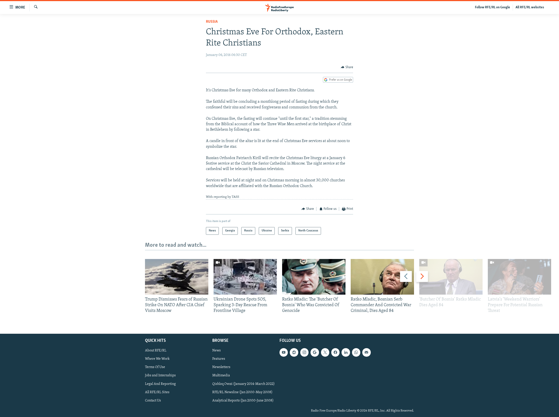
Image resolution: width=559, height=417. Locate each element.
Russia (212, 22)
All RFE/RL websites (530, 7)
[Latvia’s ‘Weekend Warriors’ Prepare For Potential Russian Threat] (519, 277)
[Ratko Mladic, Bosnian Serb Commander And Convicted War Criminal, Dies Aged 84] (382, 277)
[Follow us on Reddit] (294, 352)
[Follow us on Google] (315, 352)
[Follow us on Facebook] (335, 352)
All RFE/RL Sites (157, 392)
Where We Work (157, 359)
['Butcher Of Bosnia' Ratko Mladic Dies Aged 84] (451, 277)
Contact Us (153, 400)
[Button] (347, 67)
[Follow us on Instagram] (304, 352)
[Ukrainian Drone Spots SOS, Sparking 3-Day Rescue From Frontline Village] (245, 277)
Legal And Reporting (160, 384)
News (216, 350)
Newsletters (221, 367)
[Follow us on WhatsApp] (356, 352)
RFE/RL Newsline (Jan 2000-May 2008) (242, 392)
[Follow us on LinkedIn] (346, 352)
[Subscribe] (366, 352)
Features (218, 359)
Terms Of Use (155, 367)
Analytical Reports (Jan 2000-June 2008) (243, 400)
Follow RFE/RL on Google (492, 7)
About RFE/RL (155, 350)
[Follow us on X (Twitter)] (325, 352)
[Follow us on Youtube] (284, 352)
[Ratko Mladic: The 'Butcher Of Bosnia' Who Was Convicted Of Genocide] (313, 277)
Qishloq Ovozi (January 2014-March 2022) (243, 384)
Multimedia (221, 375)
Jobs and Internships (160, 375)
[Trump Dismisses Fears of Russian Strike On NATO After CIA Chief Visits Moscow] (176, 277)
